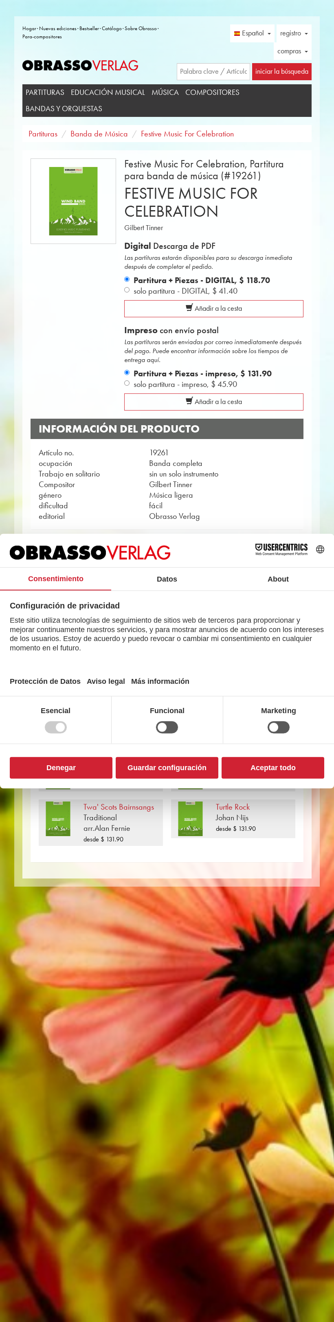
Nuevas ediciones (58, 28)
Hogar (29, 28)
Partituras (45, 92)
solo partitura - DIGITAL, (185, 291)
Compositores (212, 92)
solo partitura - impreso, (185, 384)
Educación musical (108, 92)
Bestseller (89, 28)
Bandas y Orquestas (64, 108)
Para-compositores (42, 36)
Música (165, 92)
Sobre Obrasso (141, 28)
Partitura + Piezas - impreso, (203, 373)
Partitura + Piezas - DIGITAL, (202, 280)
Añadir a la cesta (217, 308)
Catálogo (112, 28)
